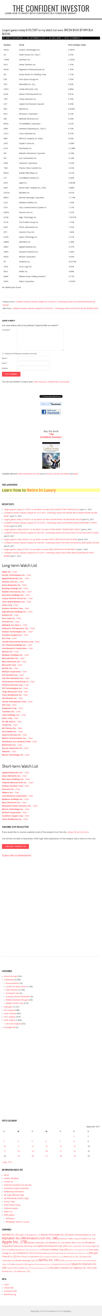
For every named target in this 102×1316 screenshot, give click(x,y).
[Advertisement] (12, 909)
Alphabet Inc (14, 1238)
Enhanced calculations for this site (17, 1185)
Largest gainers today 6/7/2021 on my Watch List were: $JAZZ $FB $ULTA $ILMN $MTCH (40, 549)
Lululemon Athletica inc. (53, 1257)
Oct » (10, 1162)
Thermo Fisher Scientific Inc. (19, 1268)
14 (61, 1146)
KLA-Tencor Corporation (30, 1256)
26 (33, 1156)
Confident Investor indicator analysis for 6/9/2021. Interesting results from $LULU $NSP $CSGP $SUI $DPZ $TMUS (51, 533)
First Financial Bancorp (43, 1253)
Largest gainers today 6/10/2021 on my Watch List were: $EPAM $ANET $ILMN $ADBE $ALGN (43, 519)
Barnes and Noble (61, 474)
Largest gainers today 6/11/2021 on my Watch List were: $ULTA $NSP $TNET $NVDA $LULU (42, 509)
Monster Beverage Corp (26, 1260)
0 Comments (75, 38)
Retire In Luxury (41, 490)
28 (61, 1156)
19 (33, 1151)
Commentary (9, 980)
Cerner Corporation (76, 1246)
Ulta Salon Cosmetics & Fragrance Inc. (70, 1268)
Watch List (8, 1212)
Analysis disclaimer (11, 1178)
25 (19, 1156)
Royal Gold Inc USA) (62, 1264)
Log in (6, 1284)
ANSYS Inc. (88, 1239)
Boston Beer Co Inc (75, 1243)
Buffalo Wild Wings (27, 1246)
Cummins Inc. (35, 1250)
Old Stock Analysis (13, 1024)
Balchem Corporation (38, 1243)
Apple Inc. (14, 1242)
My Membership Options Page (16, 1198)
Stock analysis (9, 1020)
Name (5, 358)
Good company (10, 1013)
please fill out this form (78, 832)
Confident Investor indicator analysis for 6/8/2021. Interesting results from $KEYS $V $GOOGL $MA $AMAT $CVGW (51, 543)
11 (19, 1146)
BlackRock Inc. (57, 1243)
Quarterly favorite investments (18, 996)
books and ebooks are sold (29, 474)
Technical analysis (11, 1208)
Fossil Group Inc (61, 1253)
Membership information (14, 1192)
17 (5, 1151)
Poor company (10, 1017)
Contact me (8, 1182)
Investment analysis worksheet (16, 1188)
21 (61, 1151)
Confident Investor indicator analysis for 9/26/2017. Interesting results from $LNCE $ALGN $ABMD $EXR (55, 308)
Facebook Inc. (24, 1253)
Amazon (49, 474)
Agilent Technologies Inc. (29, 1235)
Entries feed (9, 1288)
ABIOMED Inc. (10, 1235)
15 (75, 1146)
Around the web (10, 976)
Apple (75, 474)
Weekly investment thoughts (17, 1000)
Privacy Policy (9, 1202)
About (6, 1175)
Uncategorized (10, 1027)
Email (4, 363)
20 (47, 1151)
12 (33, 1146)
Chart (15, 572)
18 (19, 1151)
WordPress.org (10, 1294)
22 (75, 1151)
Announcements (12, 983)
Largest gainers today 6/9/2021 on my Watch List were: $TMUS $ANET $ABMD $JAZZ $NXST (42, 529)
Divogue (53, 1311)
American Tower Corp (70, 1238)
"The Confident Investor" (51, 435)
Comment (6, 330)
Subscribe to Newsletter (16, 855)
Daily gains (56, 38)
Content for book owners (16, 987)
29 (75, 1156)
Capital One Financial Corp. (52, 1246)
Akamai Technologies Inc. (54, 1235)
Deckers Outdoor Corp (55, 1249)
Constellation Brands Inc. (17, 1250)
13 (47, 1146)
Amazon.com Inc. (42, 1238)
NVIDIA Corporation (68, 1261)
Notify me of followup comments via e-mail (21, 354)
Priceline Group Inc (18, 1264)
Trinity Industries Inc (40, 1268)
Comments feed (10, 1291)
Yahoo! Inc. (23, 1271)
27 (47, 1156)
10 (5, 1146)
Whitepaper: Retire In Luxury (17, 1222)
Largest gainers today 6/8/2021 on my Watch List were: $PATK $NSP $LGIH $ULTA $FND (40, 539)
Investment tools (12, 993)
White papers (9, 1215)
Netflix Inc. (49, 1260)
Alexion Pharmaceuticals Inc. (82, 1235)
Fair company (9, 1010)
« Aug (4, 1162)
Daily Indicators (12, 990)
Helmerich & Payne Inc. (79, 1253)
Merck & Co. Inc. (73, 1256)
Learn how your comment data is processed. (52, 382)
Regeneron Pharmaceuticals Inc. (40, 1264)
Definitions (10, 1218)
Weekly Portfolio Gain (14, 1003)
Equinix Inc (83, 1250)
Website (5, 368)
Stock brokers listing (12, 1205)
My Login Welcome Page (14, 1195)
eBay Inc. (72, 1250)
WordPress (67, 1311)
